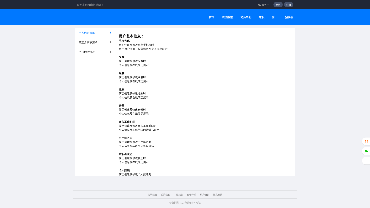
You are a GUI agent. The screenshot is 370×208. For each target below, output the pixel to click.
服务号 (266, 5)
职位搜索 (227, 17)
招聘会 (289, 17)
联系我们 (165, 194)
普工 (275, 17)
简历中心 (245, 17)
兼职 (261, 17)
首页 (211, 17)
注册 (288, 4)
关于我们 (152, 194)
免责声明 (191, 194)
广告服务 (178, 194)
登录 (278, 4)
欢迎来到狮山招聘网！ (90, 5)
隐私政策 (217, 194)
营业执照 (174, 202)
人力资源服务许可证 (190, 202)
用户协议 (204, 194)
